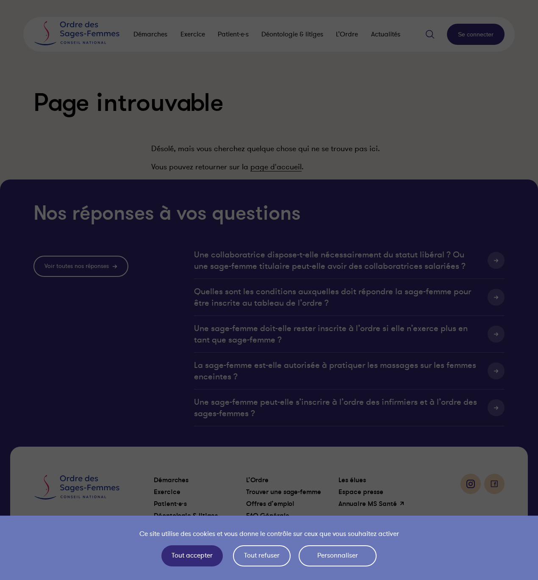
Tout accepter (192, 555)
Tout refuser (262, 555)
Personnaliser (337, 555)
